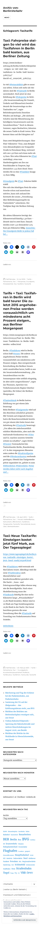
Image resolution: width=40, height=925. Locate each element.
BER (6, 839)
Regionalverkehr (29, 861)
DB (4, 844)
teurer (33, 524)
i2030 (31, 855)
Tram (12, 873)
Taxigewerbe (7, 524)
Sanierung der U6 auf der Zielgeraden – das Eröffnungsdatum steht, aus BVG (19, 705)
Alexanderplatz (12, 831)
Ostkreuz (32, 858)
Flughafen (10, 851)
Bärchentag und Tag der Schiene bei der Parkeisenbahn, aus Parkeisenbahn (19, 696)
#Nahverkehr (22, 466)
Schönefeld (20, 864)
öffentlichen (16, 522)
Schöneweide (30, 865)
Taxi (14, 281)
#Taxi (34, 156)
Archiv (6, 815)
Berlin (13, 839)
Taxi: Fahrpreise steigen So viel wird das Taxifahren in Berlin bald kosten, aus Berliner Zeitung (20, 48)
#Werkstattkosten (18, 456)
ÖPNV (30, 872)
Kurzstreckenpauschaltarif (12, 672)
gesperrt (27, 851)
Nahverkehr (7, 522)
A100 (5, 831)
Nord (25, 858)
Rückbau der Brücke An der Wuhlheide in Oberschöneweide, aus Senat (19, 736)
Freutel (20, 519)
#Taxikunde (8, 595)
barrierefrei (14, 835)
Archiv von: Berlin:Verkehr (12, 9)
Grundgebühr (23, 670)
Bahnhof (6, 835)
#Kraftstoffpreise (25, 453)
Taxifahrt (20, 284)
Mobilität (9, 858)
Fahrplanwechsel (10, 847)
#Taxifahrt (24, 172)
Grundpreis (30, 281)
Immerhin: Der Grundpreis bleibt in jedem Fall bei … (19, 231)
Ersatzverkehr (11, 844)
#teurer (16, 354)
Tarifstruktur (7, 675)
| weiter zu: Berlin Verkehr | (15, 889)
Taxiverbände (25, 524)
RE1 (20, 861)
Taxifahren (26, 522)
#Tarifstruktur (14, 573)
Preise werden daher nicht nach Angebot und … (18, 469)
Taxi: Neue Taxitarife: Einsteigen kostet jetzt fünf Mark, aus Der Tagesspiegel (20, 541)
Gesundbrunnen (8, 855)
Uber (5, 526)
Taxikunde (25, 675)
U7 (19, 873)
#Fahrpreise (21, 97)
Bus (19, 840)
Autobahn (21, 831)
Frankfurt (21, 851)
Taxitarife (27, 284)
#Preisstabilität (16, 84)
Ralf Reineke (10, 279)
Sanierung (6, 865)
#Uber (31, 435)
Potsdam (14, 861)
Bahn (27, 831)
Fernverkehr (22, 847)
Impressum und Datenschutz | (17, 895)
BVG (25, 839)
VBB (23, 872)
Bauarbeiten (25, 834)
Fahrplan (21, 844)
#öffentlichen (9, 466)
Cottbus (32, 840)
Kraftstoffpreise (29, 519)
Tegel (6, 872)
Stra (13, 869)
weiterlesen (8, 626)
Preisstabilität (8, 284)
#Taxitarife (22, 91)
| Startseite (8, 884)
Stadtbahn (6, 869)
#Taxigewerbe (22, 410)
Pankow (6, 861)
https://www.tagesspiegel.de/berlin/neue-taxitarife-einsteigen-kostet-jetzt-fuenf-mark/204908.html (19, 557)
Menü (6, 17)
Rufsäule (26, 672)
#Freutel (7, 444)
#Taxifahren (14, 350)
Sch (12, 865)
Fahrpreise (21, 281)
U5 (16, 873)
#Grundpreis (8, 181)
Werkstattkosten (13, 526)
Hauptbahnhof (22, 855)
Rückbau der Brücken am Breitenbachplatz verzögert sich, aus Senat (19, 714)
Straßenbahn (24, 868)
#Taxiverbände (10, 400)
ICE (4, 858)
